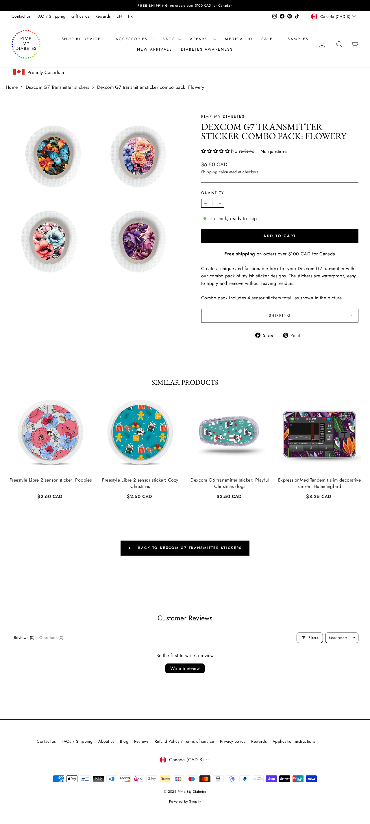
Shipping (209, 172)
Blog (124, 741)
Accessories (132, 39)
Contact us (21, 16)
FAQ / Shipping (51, 16)
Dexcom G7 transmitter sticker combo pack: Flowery (150, 87)
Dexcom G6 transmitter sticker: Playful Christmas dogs (229, 483)
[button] (216, 151)
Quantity (212, 193)
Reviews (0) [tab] (24, 637)
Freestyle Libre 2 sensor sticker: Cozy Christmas (140, 483)
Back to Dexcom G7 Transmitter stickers (189, 547)
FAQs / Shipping (77, 741)
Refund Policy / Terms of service (184, 741)
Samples (298, 39)
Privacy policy (233, 741)
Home (12, 87)
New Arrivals (154, 49)
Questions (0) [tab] (51, 637)
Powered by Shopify (185, 801)
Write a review (185, 668)
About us (106, 741)
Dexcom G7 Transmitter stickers (57, 87)
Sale (268, 39)
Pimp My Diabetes (223, 116)
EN (119, 16)
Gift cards (80, 16)
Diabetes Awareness (207, 49)
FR (130, 16)
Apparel (201, 39)
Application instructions (294, 741)
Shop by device (82, 39)
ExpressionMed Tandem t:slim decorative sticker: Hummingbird (319, 483)
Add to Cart (50, 496)
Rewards (103, 16)
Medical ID (239, 39)
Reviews (141, 741)
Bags (169, 39)
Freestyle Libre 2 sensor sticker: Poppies (51, 480)
